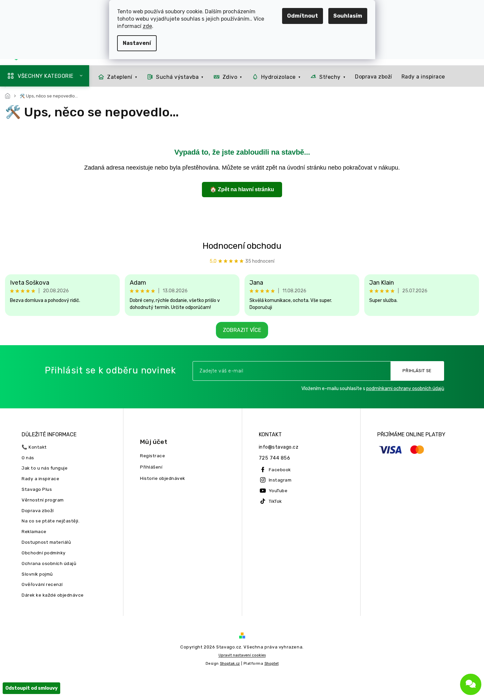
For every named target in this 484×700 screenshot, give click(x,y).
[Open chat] (470, 684)
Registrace (152, 455)
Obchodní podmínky (44, 552)
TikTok (275, 501)
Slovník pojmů (37, 574)
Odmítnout (302, 16)
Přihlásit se (417, 370)
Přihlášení (151, 467)
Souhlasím (347, 16)
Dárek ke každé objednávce (53, 595)
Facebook (280, 469)
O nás (28, 457)
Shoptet (271, 663)
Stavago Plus (37, 489)
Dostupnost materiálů (46, 542)
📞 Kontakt (34, 447)
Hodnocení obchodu (242, 246)
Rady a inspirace (40, 478)
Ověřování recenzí (42, 584)
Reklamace (34, 531)
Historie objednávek (162, 478)
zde (147, 26)
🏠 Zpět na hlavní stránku (242, 189)
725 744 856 (274, 458)
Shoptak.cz (230, 663)
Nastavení (137, 43)
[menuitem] (115, 76)
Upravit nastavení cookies (242, 655)
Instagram (280, 480)
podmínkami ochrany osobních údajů (405, 388)
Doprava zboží (38, 510)
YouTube (278, 490)
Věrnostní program (43, 499)
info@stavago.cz (279, 447)
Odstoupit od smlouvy (31, 688)
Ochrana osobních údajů (49, 563)
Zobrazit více (242, 330)
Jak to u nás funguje (45, 468)
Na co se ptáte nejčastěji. (51, 520)
